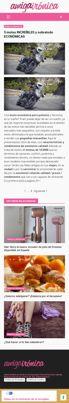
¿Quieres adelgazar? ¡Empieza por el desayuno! (34, 273)
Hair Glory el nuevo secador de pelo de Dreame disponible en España (34, 224)
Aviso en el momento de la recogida (26, 399)
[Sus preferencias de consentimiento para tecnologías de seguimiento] (63, 397)
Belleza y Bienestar (13, 26)
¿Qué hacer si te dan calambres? (34, 319)
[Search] (61, 17)
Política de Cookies (36, 380)
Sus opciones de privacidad (32, 393)
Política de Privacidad (14, 380)
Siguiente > (40, 191)
